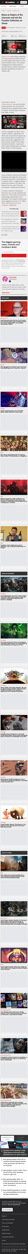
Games (3, 10)
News (3, 27)
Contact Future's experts (8, 1219)
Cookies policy (5, 1230)
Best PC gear (12, 6)
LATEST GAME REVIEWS (20, 1138)
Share (5, 36)
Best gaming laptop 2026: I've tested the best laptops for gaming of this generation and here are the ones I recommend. (14, 1182)
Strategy (9, 10)
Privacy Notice (22, 261)
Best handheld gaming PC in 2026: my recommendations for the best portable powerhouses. (14, 1192)
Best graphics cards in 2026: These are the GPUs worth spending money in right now (15, 1172)
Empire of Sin (16, 10)
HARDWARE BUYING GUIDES (7, 1138)
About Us (4, 1216)
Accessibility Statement (8, 1237)
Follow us (15, 36)
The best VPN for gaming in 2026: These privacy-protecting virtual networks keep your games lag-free (15, 1152)
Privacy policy (5, 1226)
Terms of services (20, 260)
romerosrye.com (7, 104)
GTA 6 (22, 6)
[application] (14, 160)
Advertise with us (6, 1233)
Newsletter (23, 36)
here (7, 195)
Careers (4, 1240)
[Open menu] (3, 2)
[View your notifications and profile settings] (14, 2)
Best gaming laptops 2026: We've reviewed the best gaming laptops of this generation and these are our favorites (14, 1162)
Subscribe (23, 2)
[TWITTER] (10, 281)
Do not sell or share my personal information (13, 1244)
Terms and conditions (7, 1223)
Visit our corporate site (14, 1204)
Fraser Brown (11, 27)
